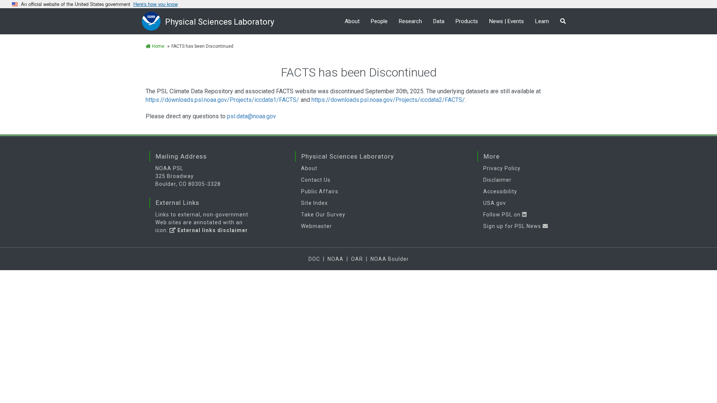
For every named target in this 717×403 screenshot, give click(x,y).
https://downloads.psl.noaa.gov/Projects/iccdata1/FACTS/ (222, 99)
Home (157, 46)
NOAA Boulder (389, 259)
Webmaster (316, 226)
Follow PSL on (502, 215)
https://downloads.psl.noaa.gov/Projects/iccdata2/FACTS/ (388, 99)
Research (410, 21)
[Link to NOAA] (153, 21)
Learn (542, 21)
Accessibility (500, 191)
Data (438, 21)
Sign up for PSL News (513, 226)
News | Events (506, 21)
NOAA (336, 259)
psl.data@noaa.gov (251, 116)
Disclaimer (497, 180)
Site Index (314, 203)
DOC (314, 259)
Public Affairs (319, 191)
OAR (357, 259)
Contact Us (315, 180)
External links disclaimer (212, 230)
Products (467, 21)
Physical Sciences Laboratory (219, 21)
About (352, 21)
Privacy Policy (502, 168)
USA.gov (494, 203)
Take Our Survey (323, 215)
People (379, 21)
